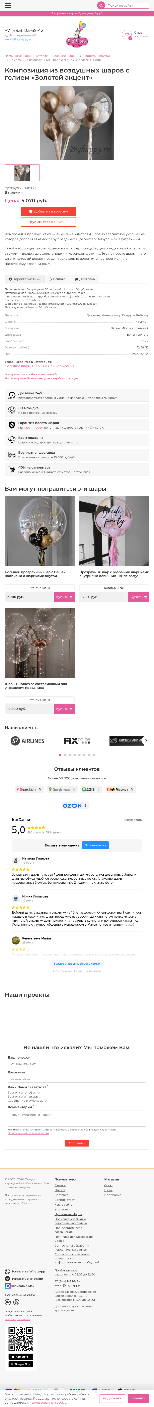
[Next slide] (146, 740)
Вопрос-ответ (65, 1200)
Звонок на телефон (22, 1092)
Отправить (77, 1143)
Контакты (61, 1209)
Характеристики (27, 279)
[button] (60, 755)
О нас (108, 1185)
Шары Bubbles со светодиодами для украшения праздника (36, 686)
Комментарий (21, 1107)
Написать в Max (22, 1286)
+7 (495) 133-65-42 (24, 30)
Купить (62, 597)
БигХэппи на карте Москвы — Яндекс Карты (77, 971)
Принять (138, 1398)
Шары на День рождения (53, 366)
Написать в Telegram (27, 1278)
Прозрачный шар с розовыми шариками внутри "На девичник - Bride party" (114, 574)
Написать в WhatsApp (28, 1271)
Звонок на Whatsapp (23, 1096)
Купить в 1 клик (39, 587)
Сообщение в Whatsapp (26, 1100)
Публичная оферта (68, 1214)
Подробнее (112, 1398)
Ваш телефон (20, 1057)
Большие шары (18, 366)
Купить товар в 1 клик (48, 222)
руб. (77, 13)
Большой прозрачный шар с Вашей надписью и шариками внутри (35, 574)
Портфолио (113, 1195)
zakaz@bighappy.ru (18, 39)
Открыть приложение (17, 1319)
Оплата (59, 279)
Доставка (87, 279)
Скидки (60, 1185)
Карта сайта (63, 1204)
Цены (108, 1190)
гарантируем (33, 427)
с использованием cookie (46, 1402)
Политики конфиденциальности (28, 1132)
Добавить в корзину (51, 211)
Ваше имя (16, 1072)
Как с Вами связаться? (28, 1087)
